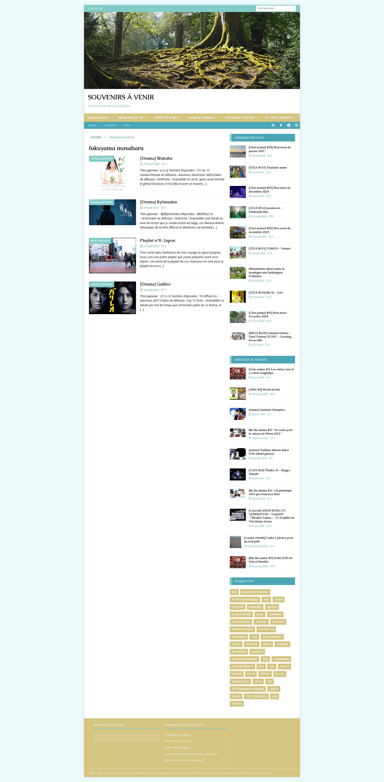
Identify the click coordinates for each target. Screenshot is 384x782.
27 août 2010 (151, 246)
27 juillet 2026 (259, 216)
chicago (261, 622)
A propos (110, 125)
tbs (269, 681)
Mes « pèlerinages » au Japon (199, 754)
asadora (237, 607)
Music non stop (131, 117)
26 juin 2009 (258, 377)
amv (266, 599)
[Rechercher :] (276, 8)
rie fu (251, 674)
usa (274, 696)
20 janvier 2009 (260, 566)
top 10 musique (256, 696)
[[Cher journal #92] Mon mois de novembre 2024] (238, 232)
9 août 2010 (258, 478)
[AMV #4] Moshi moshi (264, 389)
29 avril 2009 (258, 414)
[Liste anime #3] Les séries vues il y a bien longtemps (271, 371)
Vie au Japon (97, 117)
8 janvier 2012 (259, 458)
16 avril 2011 (258, 498)
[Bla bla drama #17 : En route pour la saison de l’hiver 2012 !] (238, 432)
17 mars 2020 (151, 164)
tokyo (273, 689)
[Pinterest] (288, 125)
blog (260, 614)
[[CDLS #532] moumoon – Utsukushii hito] (238, 212)
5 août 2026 (258, 196)
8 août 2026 (258, 172)
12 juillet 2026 (259, 236)
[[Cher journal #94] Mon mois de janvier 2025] (238, 151)
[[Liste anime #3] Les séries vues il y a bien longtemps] (238, 373)
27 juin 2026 (258, 280)
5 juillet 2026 (258, 253)
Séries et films (166, 117)
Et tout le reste (278, 117)
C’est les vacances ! (193, 760)
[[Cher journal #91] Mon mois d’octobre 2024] (238, 317)
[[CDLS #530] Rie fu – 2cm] (238, 297)
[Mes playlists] (112, 255)
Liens (127, 125)
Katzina (169, 741)
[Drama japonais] (112, 173)
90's (234, 592)
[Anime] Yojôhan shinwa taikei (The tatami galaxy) (269, 451)
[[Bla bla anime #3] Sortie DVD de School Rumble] (238, 562)
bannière (255, 607)
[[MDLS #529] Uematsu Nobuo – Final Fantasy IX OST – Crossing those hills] (238, 336)
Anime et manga (201, 117)
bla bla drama (241, 614)
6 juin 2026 (257, 344)
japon (267, 644)
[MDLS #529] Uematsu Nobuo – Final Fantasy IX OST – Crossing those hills (270, 336)
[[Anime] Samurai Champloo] (238, 414)
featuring (239, 637)
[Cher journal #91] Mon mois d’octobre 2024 (267, 314)
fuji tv (236, 644)
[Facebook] (280, 125)
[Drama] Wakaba (156, 158)
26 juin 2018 (258, 526)
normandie (281, 659)
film (254, 637)
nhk (265, 659)
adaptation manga (255, 592)
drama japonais (242, 629)
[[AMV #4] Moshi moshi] (238, 394)
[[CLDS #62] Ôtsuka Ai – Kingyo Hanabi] (238, 474)
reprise (237, 674)
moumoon (239, 651)
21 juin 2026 (258, 297)
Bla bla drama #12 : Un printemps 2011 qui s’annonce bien (270, 492)
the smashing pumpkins (248, 689)
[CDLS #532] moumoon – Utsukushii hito (265, 209)
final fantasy (272, 637)
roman (265, 674)
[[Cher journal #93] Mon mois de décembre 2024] (238, 192)
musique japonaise (244, 659)
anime (279, 599)
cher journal (241, 622)
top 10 (236, 696)
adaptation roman (245, 599)
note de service (242, 666)
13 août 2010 (151, 290)
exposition (266, 629)
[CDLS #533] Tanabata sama (268, 167)
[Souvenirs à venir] (192, 87)
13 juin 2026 (258, 320)
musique (257, 651)
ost (271, 666)
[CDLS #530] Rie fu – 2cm (265, 292)
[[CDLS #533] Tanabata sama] (238, 172)
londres (282, 644)
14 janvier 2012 (260, 438)
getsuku (251, 644)
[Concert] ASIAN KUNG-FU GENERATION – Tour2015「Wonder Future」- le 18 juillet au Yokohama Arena (271, 516)
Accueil (92, 125)
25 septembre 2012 (257, 546)
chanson (275, 614)
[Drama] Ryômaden (158, 202)
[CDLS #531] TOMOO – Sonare (269, 248)
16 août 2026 (258, 155)
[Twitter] (273, 125)
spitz (258, 681)
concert (278, 622)
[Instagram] (296, 125)
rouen (279, 674)
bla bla (272, 607)
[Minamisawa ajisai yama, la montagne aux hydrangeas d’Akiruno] (238, 273)
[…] (204, 184)
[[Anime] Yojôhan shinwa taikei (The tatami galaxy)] (238, 454)
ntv (261, 666)
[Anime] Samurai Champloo (267, 410)
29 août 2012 (151, 207)
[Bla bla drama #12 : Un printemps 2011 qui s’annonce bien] (238, 493)
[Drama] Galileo (155, 284)
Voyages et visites (239, 117)
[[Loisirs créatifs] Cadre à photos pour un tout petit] (235, 542)
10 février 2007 (260, 394)
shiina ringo (240, 681)
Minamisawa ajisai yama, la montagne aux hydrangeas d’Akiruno (267, 272)
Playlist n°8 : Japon (157, 240)
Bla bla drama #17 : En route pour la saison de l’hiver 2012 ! (270, 431)
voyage (237, 703)
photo (284, 666)
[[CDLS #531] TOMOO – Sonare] (238, 253)
